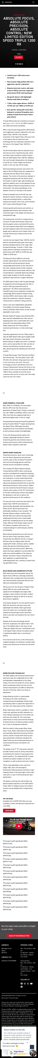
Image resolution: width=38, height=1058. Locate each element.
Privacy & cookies (13, 998)
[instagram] (25, 983)
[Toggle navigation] (33, 2)
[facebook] (22, 983)
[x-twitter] (28, 983)
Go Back (19, 64)
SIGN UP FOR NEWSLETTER (19, 936)
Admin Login (5, 998)
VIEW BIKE (9, 811)
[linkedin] (22, 986)
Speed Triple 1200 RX (13, 123)
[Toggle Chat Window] (33, 1053)
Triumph (18, 57)
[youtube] (32, 983)
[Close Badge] (30, 1050)
